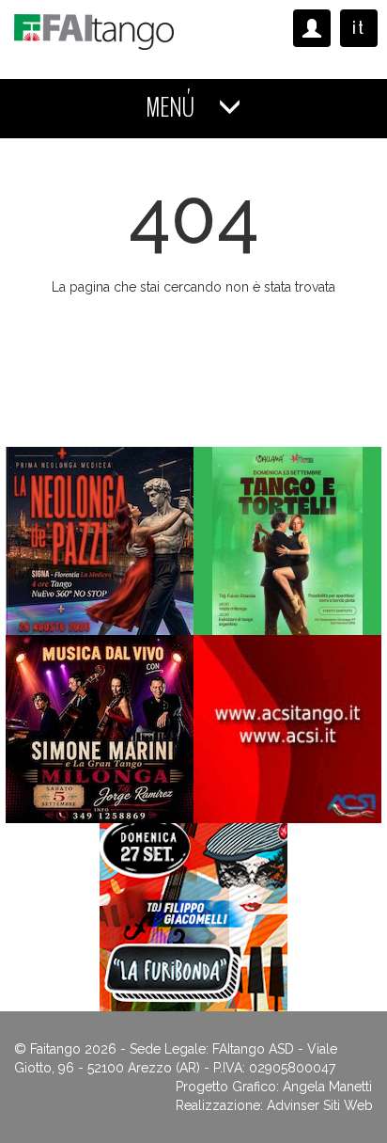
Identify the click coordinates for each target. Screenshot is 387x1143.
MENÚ (172, 107)
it (358, 27)
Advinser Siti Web (320, 1105)
